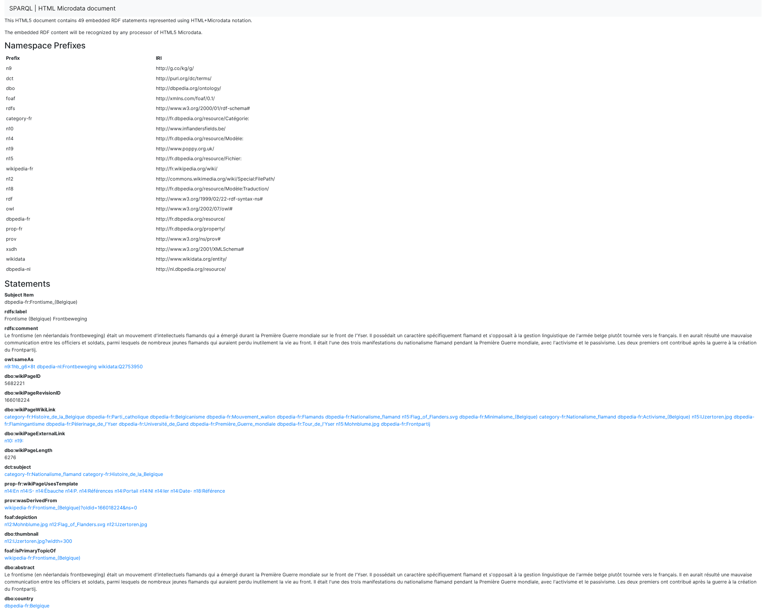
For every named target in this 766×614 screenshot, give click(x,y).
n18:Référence (209, 491)
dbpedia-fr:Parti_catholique (117, 417)
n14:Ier (162, 491)
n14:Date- (181, 491)
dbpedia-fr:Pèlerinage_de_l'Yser (81, 424)
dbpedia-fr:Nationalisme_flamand (362, 417)
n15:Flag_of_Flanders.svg (430, 417)
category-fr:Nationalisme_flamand (577, 417)
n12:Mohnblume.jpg (26, 524)
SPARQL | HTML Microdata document (62, 8)
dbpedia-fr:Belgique (26, 606)
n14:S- (27, 491)
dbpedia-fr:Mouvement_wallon (240, 417)
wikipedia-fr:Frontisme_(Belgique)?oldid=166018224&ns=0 (70, 508)
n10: (8, 441)
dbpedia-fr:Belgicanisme (177, 417)
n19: (19, 441)
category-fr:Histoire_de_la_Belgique (44, 417)
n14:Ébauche (50, 491)
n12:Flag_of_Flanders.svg (77, 524)
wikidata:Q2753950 (120, 366)
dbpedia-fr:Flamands (300, 417)
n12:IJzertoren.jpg (127, 524)
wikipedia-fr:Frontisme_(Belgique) (42, 558)
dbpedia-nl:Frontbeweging (67, 366)
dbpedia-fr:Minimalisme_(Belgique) (498, 417)
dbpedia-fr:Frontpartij (405, 424)
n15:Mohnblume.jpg (357, 424)
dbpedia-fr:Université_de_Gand (154, 424)
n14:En (11, 491)
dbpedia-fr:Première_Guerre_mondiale (233, 424)
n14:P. (71, 491)
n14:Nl (146, 491)
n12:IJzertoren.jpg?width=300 (38, 541)
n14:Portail (126, 491)
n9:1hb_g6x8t (19, 366)
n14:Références (96, 491)
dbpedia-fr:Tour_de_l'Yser (306, 424)
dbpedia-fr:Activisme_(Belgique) (654, 417)
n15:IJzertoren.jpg (712, 417)
